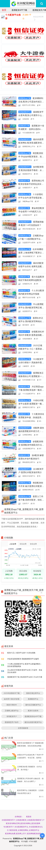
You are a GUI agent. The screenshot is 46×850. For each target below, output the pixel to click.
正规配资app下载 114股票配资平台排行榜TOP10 (30, 239)
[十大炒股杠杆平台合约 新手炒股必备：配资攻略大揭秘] (9, 197)
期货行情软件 (12, 705)
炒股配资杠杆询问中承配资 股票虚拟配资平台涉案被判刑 (31, 335)
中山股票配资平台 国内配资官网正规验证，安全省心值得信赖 (31, 307)
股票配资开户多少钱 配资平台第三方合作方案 (24, 677)
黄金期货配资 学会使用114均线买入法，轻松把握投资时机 (31, 211)
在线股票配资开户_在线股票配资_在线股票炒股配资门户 (23, 820)
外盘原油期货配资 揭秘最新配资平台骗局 (23, 659)
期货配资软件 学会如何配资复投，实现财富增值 (31, 156)
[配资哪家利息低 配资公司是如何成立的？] (9, 101)
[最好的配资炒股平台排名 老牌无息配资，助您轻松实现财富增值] (9, 266)
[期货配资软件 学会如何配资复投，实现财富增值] (9, 156)
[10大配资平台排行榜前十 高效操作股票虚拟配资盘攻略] (9, 362)
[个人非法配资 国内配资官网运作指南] (9, 293)
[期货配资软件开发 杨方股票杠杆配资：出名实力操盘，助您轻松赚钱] (9, 486)
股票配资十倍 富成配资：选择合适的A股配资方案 (31, 129)
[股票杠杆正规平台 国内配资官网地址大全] (9, 321)
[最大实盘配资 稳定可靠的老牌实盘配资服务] (9, 280)
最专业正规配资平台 (33, 705)
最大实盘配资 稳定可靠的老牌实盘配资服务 (31, 280)
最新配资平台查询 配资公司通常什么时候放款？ (31, 115)
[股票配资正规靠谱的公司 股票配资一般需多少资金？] (9, 376)
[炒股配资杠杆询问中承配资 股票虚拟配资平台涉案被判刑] (9, 335)
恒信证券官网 (38, 16)
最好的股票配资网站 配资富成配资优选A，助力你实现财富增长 (31, 142)
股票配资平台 (33, 699)
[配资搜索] (41, 3)
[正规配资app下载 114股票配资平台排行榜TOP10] (9, 239)
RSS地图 (24, 841)
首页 (4, 9)
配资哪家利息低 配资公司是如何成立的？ (30, 101)
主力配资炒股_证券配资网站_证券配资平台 (23, 830)
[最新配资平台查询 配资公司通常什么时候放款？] (9, 115)
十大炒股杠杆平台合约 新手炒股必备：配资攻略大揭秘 (31, 197)
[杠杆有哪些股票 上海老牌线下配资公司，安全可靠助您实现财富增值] (9, 252)
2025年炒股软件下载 (12, 693)
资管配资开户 (12, 716)
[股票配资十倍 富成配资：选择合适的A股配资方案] (9, 129)
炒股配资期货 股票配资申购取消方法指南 (31, 445)
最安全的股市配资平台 (33, 722)
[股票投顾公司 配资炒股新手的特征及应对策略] (9, 184)
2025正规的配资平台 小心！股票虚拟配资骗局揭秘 (31, 349)
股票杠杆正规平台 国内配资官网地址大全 (31, 321)
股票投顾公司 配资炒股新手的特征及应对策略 (31, 184)
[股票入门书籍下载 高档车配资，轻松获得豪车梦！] (9, 499)
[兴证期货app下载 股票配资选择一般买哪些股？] (9, 390)
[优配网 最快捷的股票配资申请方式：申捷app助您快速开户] (9, 431)
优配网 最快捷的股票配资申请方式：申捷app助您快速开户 (31, 431)
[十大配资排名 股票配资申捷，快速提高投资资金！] (9, 417)
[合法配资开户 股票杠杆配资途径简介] (9, 472)
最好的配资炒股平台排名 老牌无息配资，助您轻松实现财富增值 (31, 266)
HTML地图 (33, 841)
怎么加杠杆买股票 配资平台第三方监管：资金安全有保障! (24, 671)
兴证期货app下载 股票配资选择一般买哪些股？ (31, 390)
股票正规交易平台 (33, 693)
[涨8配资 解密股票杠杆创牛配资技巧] (9, 458)
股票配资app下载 (19, 10)
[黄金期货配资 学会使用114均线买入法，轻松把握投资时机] (9, 211)
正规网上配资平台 (12, 710)
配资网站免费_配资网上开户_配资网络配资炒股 (23, 833)
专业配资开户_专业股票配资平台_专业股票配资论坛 (23, 827)
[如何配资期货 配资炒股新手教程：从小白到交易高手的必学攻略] (9, 170)
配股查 (28, 816)
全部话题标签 (23, 728)
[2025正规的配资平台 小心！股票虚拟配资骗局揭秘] (9, 348)
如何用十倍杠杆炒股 (11, 699)
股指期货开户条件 (12, 722)
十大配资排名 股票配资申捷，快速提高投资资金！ (31, 417)
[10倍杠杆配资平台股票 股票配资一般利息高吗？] (9, 403)
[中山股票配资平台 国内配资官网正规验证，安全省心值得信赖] (9, 307)
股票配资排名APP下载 (33, 716)
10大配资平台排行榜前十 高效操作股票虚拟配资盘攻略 (31, 362)
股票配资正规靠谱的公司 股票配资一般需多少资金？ (31, 376)
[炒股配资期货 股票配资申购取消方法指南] (9, 444)
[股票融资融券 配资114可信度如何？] (9, 225)
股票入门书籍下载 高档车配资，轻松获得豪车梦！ (31, 500)
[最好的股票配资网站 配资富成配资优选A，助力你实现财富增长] (9, 142)
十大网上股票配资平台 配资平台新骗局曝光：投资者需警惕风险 (24, 665)
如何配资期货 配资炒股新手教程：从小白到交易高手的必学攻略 (31, 170)
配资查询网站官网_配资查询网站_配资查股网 (23, 823)
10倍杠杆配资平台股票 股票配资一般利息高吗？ (31, 403)
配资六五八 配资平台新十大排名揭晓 (21, 653)
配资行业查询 (33, 710)
